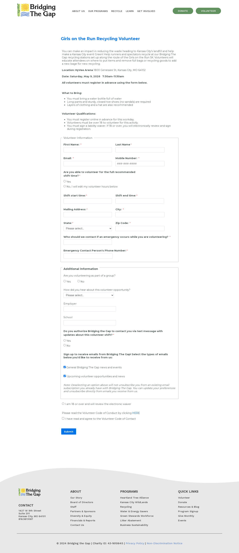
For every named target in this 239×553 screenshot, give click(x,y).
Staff (73, 506)
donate (183, 10)
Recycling (126, 506)
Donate (182, 502)
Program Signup (188, 511)
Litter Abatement (130, 520)
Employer (70, 303)
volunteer (208, 10)
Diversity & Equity (81, 515)
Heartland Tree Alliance (134, 497)
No (82, 281)
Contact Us (77, 525)
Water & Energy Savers (134, 511)
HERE (136, 413)
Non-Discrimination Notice (164, 543)
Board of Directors (81, 502)
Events (182, 520)
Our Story (76, 497)
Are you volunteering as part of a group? (90, 275)
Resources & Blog (188, 506)
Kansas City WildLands (134, 502)
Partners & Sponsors (82, 511)
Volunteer (184, 497)
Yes (68, 181)
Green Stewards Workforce (136, 515)
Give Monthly (186, 515)
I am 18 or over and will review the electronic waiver (98, 404)
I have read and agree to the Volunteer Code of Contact (100, 418)
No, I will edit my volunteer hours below (92, 186)
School (68, 317)
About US (78, 11)
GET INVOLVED (146, 11)
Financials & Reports (82, 520)
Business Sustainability (134, 525)
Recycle (116, 11)
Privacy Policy (135, 543)
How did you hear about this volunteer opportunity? (97, 289)
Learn (130, 11)
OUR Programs (98, 11)
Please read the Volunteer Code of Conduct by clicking (101, 413)
